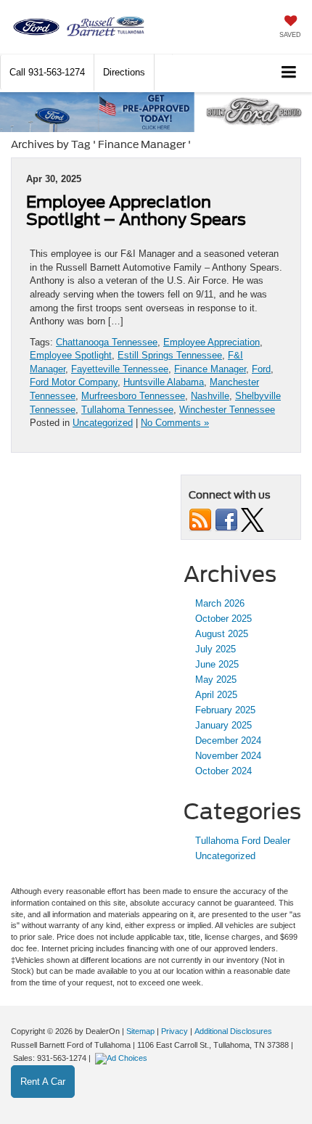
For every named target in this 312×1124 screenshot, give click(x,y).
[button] (47, 72)
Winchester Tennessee (227, 409)
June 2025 (217, 664)
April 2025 (216, 694)
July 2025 (215, 649)
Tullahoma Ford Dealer (242, 840)
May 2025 (216, 679)
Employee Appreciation (211, 342)
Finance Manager (210, 369)
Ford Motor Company (74, 382)
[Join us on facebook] (226, 519)
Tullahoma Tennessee (127, 409)
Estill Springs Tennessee (170, 355)
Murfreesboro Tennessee (133, 395)
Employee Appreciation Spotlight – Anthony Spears (136, 210)
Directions (124, 72)
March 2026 (220, 603)
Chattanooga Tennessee (106, 342)
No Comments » (175, 422)
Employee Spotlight (71, 355)
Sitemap (140, 1031)
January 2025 (223, 725)
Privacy (174, 1031)
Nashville (210, 395)
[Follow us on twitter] (252, 519)
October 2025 (223, 618)
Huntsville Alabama (163, 382)
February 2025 (225, 710)
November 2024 (228, 755)
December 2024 (228, 740)
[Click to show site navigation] (289, 72)
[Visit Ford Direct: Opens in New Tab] (123, 1058)
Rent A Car (42, 1081)
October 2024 (223, 771)
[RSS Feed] (200, 519)
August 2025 (221, 633)
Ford (261, 369)
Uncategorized (103, 422)
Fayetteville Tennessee (119, 369)
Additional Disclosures (233, 1031)
